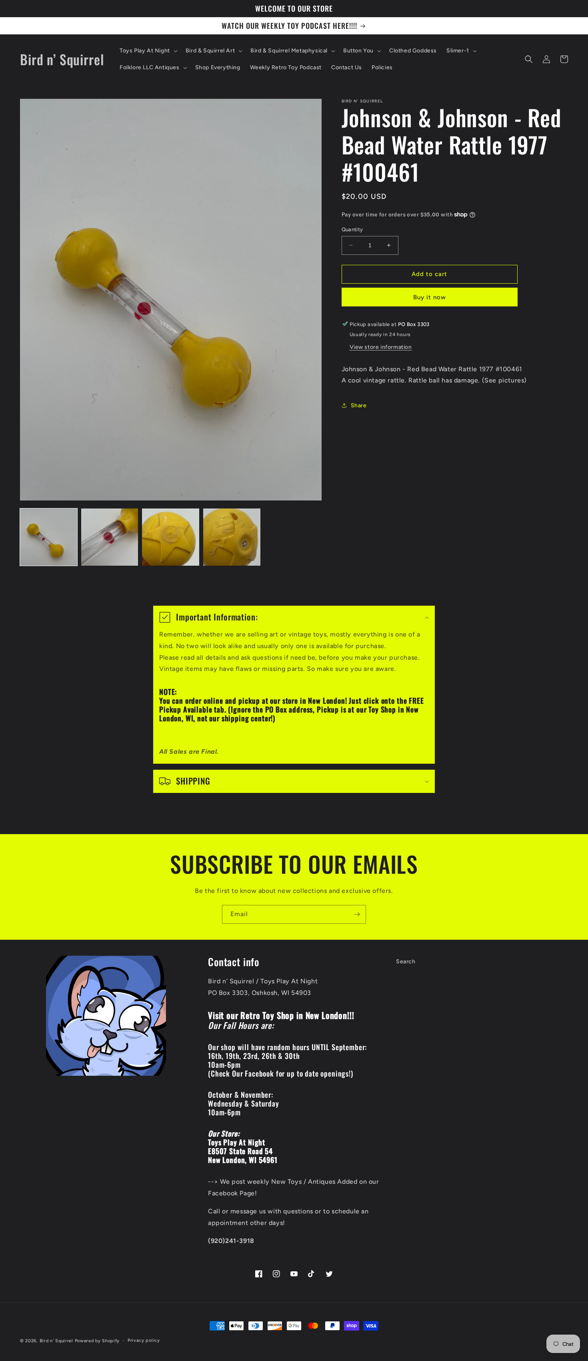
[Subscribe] (357, 914)
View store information (381, 346)
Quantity (352, 229)
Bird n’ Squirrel (57, 1340)
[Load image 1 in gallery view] (48, 537)
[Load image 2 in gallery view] (109, 537)
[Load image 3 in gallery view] (170, 537)
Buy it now (429, 296)
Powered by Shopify (97, 1340)
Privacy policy (144, 1340)
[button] (148, 50)
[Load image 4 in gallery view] (231, 537)
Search (406, 961)
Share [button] (359, 405)
